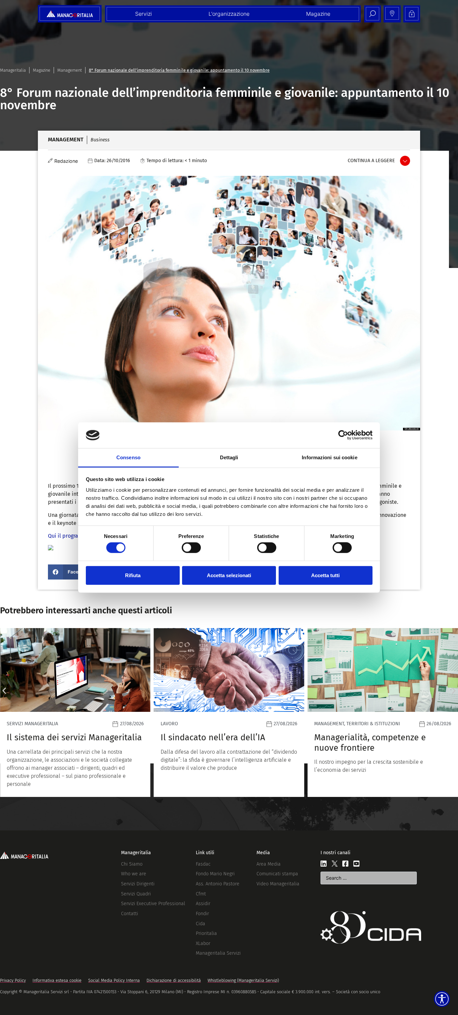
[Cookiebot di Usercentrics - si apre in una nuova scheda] (343, 435)
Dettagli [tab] (229, 457)
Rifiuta (132, 575)
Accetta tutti (325, 575)
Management (69, 70)
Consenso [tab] (128, 457)
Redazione (66, 161)
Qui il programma (69, 536)
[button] (71, 572)
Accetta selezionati (229, 575)
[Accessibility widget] (442, 999)
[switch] (191, 547)
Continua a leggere (371, 160)
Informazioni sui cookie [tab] (329, 457)
